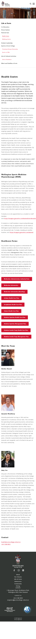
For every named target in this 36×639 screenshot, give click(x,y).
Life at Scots (6, 23)
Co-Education (5, 27)
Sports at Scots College (8, 46)
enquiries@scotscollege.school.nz (18, 600)
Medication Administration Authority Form (16, 279)
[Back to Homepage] (5, 3)
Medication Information (11, 285)
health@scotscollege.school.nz (11, 542)
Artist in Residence (6, 59)
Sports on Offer (6, 52)
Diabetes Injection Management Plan (15, 324)
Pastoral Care (5, 32)
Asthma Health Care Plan (11, 298)
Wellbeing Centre (6, 39)
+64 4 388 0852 (5, 544)
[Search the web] (30, 4)
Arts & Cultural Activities (8, 56)
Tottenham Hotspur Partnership (10, 49)
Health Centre (5, 36)
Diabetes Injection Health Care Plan (14, 317)
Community (18, 583)
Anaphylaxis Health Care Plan (13, 304)
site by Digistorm (18, 619)
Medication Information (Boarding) (14, 291)
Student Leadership (7, 43)
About (18, 574)
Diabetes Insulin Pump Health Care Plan (16, 330)
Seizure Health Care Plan (11, 311)
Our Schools (18, 577)
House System (5, 30)
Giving (18, 586)
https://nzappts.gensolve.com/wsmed (21, 232)
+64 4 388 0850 (18, 598)
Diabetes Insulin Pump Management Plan (16, 336)
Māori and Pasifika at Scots (9, 63)
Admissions (18, 581)
